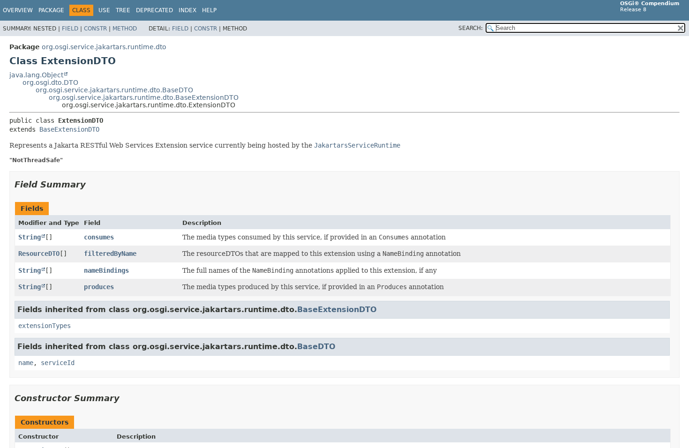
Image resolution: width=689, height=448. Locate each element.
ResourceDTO (39, 253)
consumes (99, 237)
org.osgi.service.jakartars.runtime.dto (104, 47)
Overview (18, 10)
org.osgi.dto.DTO (50, 82)
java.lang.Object (36, 75)
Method (124, 28)
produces (99, 287)
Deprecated (154, 10)
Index (187, 10)
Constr (95, 28)
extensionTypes (44, 325)
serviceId (58, 362)
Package (51, 10)
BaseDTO (316, 346)
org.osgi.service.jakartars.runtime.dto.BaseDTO (114, 90)
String (29, 237)
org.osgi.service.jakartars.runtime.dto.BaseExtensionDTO (144, 97)
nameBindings (106, 270)
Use (104, 10)
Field (70, 28)
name (25, 362)
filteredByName (110, 253)
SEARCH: (470, 28)
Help (209, 10)
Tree (123, 10)
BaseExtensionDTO (69, 129)
